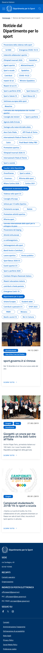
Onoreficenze (9, 427)
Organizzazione (7, 581)
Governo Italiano (8, 2)
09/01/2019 (33, 496)
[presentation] (39, 8)
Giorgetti (8, 423)
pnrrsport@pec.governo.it (20, 601)
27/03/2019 (33, 423)
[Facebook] (3, 611)
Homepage (6, 18)
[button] (9, 649)
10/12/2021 (33, 350)
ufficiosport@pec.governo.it (16, 596)
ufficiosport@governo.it (11, 592)
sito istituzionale (10, 350)
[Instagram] (13, 611)
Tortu (17, 423)
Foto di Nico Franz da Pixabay (14, 354)
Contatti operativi (8, 577)
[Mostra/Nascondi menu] (4, 9)
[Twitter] (8, 611)
